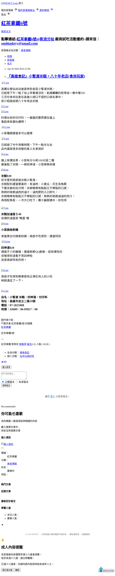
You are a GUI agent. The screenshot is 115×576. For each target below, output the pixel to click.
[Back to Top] (106, 570)
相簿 (9, 56)
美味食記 (24, 352)
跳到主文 (6, 31)
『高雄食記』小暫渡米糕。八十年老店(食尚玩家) (46, 76)
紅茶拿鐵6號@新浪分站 (35, 39)
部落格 (10, 60)
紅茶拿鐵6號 (14, 23)
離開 (17, 570)
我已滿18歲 (7, 570)
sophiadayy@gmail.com (19, 43)
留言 (29, 344)
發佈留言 (6, 385)
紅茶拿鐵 (6, 327)
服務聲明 (86, 534)
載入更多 (6, 367)
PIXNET (35, 534)
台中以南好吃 (27, 356)
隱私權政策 (74, 534)
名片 (9, 63)
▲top (4, 361)
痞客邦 (22, 344)
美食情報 (26, 50)
